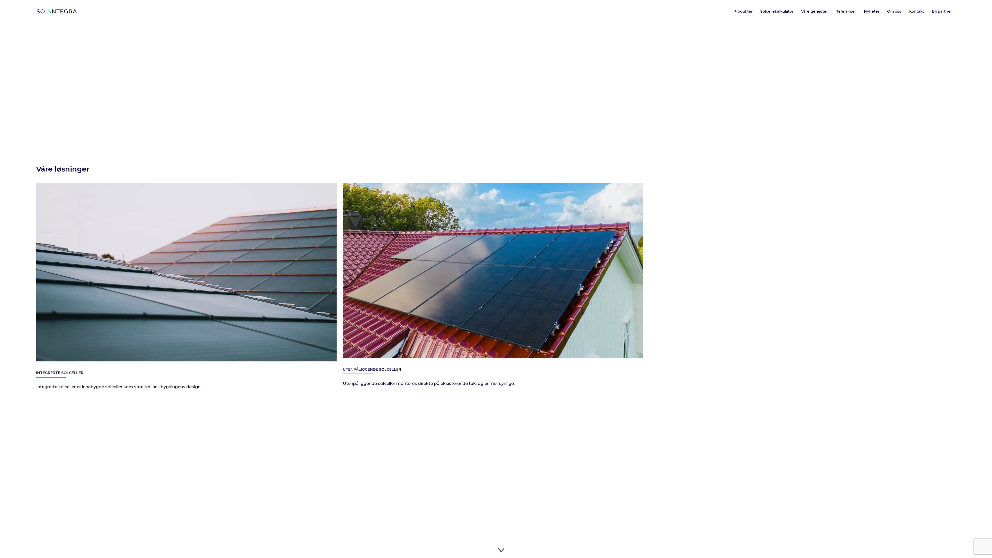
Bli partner (942, 11)
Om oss (894, 11)
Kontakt (916, 11)
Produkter (743, 11)
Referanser (845, 11)
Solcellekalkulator (776, 11)
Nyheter (871, 11)
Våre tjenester (814, 11)
